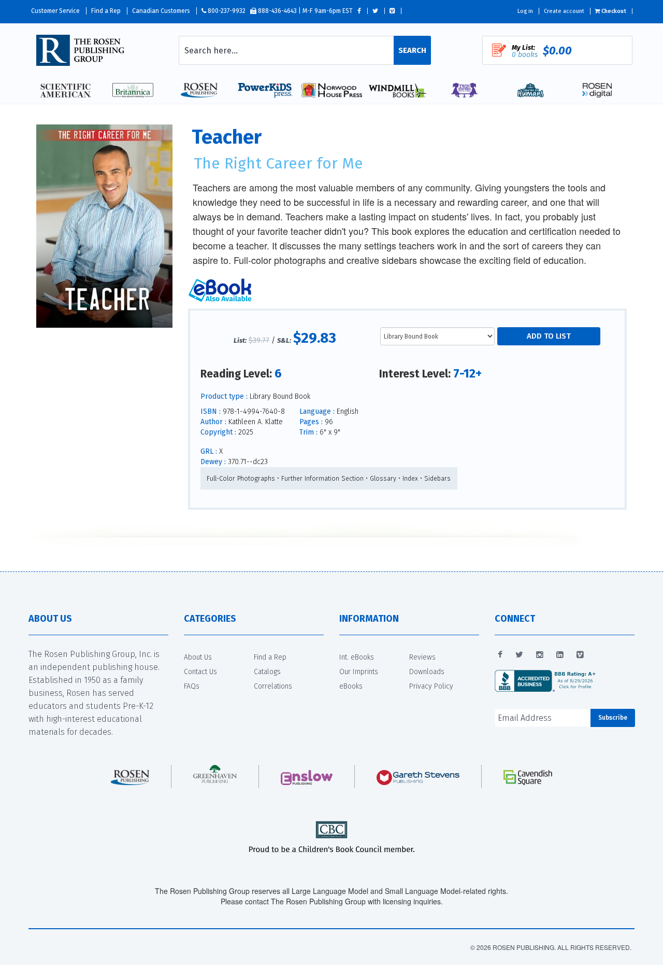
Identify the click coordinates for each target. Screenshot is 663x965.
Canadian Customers (161, 11)
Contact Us (200, 671)
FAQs (191, 686)
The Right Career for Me (278, 163)
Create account (564, 11)
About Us (198, 657)
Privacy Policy (431, 686)
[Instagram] (539, 655)
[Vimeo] (580, 655)
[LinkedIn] (560, 655)
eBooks (351, 686)
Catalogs (267, 671)
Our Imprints (358, 671)
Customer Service (55, 11)
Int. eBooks (356, 657)
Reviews (422, 657)
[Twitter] (519, 655)
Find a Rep (106, 11)
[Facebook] (500, 655)
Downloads (426, 671)
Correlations (273, 686)
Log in (525, 11)
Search (412, 50)
